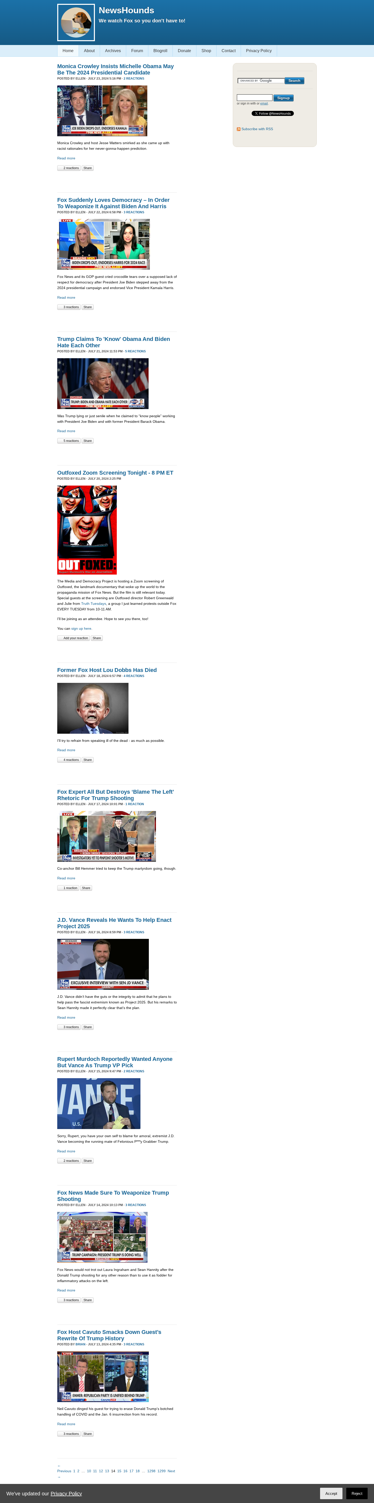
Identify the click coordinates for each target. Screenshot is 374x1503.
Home (68, 51)
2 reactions (134, 78)
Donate (184, 51)
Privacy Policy (259, 51)
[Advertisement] (116, 181)
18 (138, 1471)
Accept (331, 1493)
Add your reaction (76, 638)
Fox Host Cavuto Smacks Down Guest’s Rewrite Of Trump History (109, 1335)
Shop (206, 51)
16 (125, 1471)
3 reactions (134, 212)
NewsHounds (126, 10)
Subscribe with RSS (257, 129)
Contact (229, 51)
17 (132, 1471)
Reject (357, 1493)
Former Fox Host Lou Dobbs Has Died (107, 670)
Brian (80, 1344)
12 (101, 1471)
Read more (66, 158)
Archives (113, 51)
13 (107, 1471)
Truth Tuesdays (93, 604)
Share (87, 168)
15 (119, 1471)
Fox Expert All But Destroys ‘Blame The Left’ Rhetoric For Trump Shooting (115, 795)
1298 (151, 1471)
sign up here (81, 628)
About (89, 51)
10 (89, 1471)
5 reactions (135, 351)
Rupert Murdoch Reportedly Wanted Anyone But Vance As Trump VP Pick (114, 1062)
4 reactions (134, 676)
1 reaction (134, 804)
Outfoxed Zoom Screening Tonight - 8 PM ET (115, 473)
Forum (137, 51)
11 (95, 1471)
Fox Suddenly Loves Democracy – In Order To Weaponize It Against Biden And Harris (113, 203)
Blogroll (160, 51)
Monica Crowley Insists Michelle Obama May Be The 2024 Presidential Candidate (115, 69)
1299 (161, 1471)
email (264, 103)
